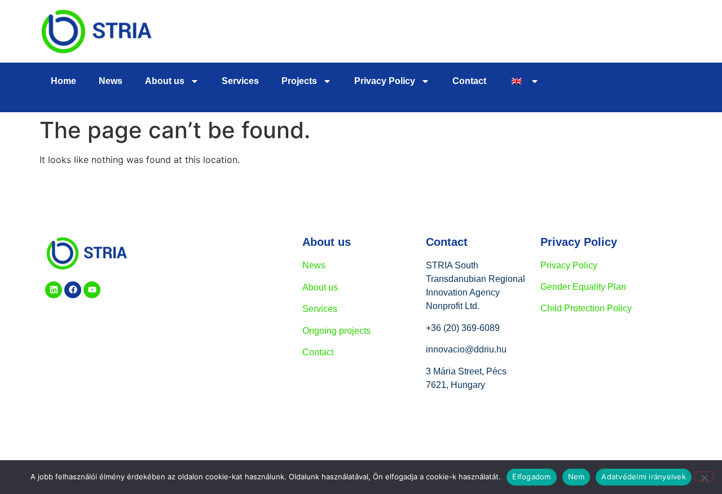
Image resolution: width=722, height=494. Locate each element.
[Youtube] (91, 289)
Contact (469, 81)
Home (63, 81)
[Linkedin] (53, 289)
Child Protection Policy (586, 308)
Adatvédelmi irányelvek (643, 476)
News (110, 81)
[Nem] (704, 476)
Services (240, 81)
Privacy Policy (568, 265)
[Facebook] (72, 289)
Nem (576, 476)
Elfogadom (531, 476)
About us (164, 81)
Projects (299, 81)
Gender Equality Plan (583, 287)
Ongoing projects (336, 331)
